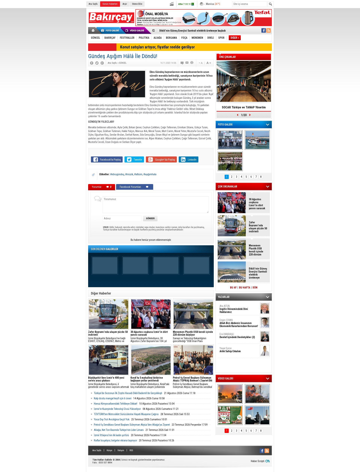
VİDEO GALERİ (225, 378)
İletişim (121, 450)
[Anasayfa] (93, 30)
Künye (109, 450)
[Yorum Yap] (182, 63)
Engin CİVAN (239, 323)
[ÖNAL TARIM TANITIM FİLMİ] (230, 415)
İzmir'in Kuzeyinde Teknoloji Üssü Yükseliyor (117, 408)
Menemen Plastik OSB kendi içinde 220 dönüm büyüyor (256, 250)
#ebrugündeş (117, 174)
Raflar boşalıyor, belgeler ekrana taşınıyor (115, 440)
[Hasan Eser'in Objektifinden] (230, 161)
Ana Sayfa (93, 4)
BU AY (233, 287)
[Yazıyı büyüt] (208, 63)
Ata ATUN (234, 308)
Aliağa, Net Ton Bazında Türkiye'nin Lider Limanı (119, 429)
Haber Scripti (257, 461)
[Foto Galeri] (110, 30)
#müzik (129, 174)
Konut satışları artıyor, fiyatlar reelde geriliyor (157, 47)
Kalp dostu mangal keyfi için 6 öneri (112, 398)
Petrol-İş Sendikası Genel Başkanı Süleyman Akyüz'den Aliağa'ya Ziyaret (132, 424)
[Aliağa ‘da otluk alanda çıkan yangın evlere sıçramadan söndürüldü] (230, 394)
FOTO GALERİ (225, 124)
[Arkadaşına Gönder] (187, 63)
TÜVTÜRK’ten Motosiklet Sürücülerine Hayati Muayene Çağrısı (126, 414)
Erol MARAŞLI (237, 336)
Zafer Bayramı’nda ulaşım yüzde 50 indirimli (258, 227)
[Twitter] (97, 63)
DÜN (255, 287)
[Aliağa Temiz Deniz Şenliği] (257, 140)
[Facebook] (91, 63)
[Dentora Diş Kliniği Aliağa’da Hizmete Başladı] (230, 140)
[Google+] (102, 63)
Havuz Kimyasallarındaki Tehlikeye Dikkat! (115, 403)
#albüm (138, 174)
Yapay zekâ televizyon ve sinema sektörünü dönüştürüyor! (244, 109)
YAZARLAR (224, 296)
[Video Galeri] (135, 30)
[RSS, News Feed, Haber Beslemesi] (268, 30)
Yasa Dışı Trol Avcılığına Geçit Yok (111, 419)
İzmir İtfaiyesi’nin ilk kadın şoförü (111, 435)
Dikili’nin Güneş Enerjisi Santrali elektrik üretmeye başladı (192, 30)
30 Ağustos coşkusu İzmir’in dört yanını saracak (257, 204)
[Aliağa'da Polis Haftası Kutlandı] (257, 415)
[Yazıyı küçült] (200, 63)
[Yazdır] (192, 63)
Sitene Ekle (137, 4)
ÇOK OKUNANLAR (227, 186)
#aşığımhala (149, 174)
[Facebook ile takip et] (263, 30)
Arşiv (125, 4)
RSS (131, 450)
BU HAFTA (244, 287)
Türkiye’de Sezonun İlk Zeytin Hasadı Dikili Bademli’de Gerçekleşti (128, 393)
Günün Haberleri (110, 4)
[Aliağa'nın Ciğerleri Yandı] (257, 394)
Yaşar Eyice (230, 350)
